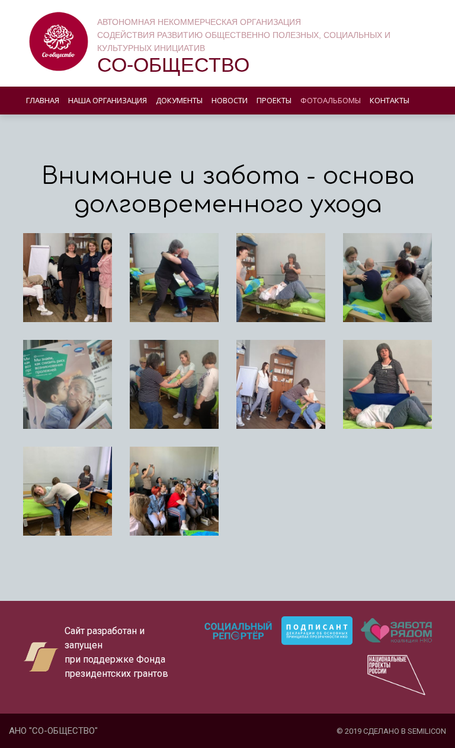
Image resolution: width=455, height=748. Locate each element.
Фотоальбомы (330, 100)
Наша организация (107, 100)
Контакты (389, 100)
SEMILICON (427, 731)
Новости (230, 100)
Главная (42, 100)
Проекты (274, 100)
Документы (179, 100)
